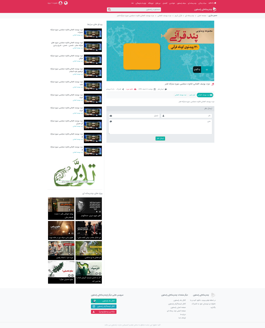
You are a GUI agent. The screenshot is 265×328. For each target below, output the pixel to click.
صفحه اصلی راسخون (178, 307)
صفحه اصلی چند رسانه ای (176, 311)
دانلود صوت (129, 89)
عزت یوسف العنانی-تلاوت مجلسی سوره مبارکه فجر (135, 15)
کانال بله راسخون (179, 300)
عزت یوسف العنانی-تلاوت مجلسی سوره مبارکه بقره (66, 83)
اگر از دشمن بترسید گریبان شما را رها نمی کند (89, 279)
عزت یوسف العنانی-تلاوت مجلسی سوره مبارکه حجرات (66, 31)
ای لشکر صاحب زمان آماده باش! (89, 237)
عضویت (55, 3)
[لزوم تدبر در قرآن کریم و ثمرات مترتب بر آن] (74, 172)
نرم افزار (158, 3)
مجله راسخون (181, 3)
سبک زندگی (202, 3)
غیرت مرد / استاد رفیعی (64, 257)
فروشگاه (150, 3)
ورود (49, 3)
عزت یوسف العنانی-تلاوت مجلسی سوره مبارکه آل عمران (66, 122)
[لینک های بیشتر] (132, 3)
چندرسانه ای (192, 3)
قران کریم (192, 95)
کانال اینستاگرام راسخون (177, 304)
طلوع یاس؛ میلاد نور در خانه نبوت (61, 237)
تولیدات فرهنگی (141, 3)
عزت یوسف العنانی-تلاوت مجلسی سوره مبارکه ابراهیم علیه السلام (66, 70)
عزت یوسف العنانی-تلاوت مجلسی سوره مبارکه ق (66, 135)
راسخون (211, 3)
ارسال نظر (161, 89)
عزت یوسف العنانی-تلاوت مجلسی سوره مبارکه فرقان (66, 57)
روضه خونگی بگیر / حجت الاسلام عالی (63, 216)
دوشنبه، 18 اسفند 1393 (145, 89)
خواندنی (172, 3)
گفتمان (165, 3)
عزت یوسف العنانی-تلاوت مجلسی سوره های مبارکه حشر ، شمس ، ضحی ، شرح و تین (67, 44)
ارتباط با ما (182, 318)
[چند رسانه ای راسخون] (205, 9)
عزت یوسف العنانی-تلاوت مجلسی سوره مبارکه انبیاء (66, 96)
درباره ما (183, 314)
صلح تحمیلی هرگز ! (66, 279)
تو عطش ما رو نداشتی (93, 257)
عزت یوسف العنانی (164, 15)
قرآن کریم (178, 15)
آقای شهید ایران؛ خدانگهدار (91, 215)
